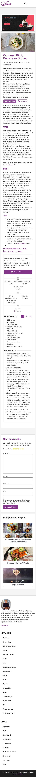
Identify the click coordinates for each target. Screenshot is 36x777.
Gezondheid (7, 735)
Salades (5, 684)
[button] (28, 3)
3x (30, 316)
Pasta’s (5, 680)
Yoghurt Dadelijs (18, 585)
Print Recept (23, 101)
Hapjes (5, 650)
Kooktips (5, 748)
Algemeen (6, 727)
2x (26, 316)
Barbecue (6, 638)
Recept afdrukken (19, 272)
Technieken (6, 760)
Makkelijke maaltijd (9, 667)
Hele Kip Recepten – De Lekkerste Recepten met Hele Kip (18, 540)
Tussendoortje (7, 696)
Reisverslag (7, 756)
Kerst (4, 659)
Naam (5, 476)
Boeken (5, 731)
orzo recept (21, 243)
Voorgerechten (8, 709)
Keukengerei (7, 743)
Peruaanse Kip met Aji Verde (18, 563)
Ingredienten (7, 739)
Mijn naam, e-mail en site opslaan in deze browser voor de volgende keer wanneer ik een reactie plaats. (16, 501)
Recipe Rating (7, 449)
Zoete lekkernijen (8, 713)
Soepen (5, 692)
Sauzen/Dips (7, 688)
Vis (4, 705)
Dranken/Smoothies (9, 646)
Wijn (4, 764)
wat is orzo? (10, 165)
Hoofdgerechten (8, 654)
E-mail (5, 484)
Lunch (5, 663)
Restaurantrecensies (10, 752)
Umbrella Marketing (19, 774)
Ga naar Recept (10, 101)
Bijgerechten (7, 642)
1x (22, 316)
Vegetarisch (7, 701)
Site (4, 491)
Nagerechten (7, 671)
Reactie (6, 453)
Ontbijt (5, 675)
